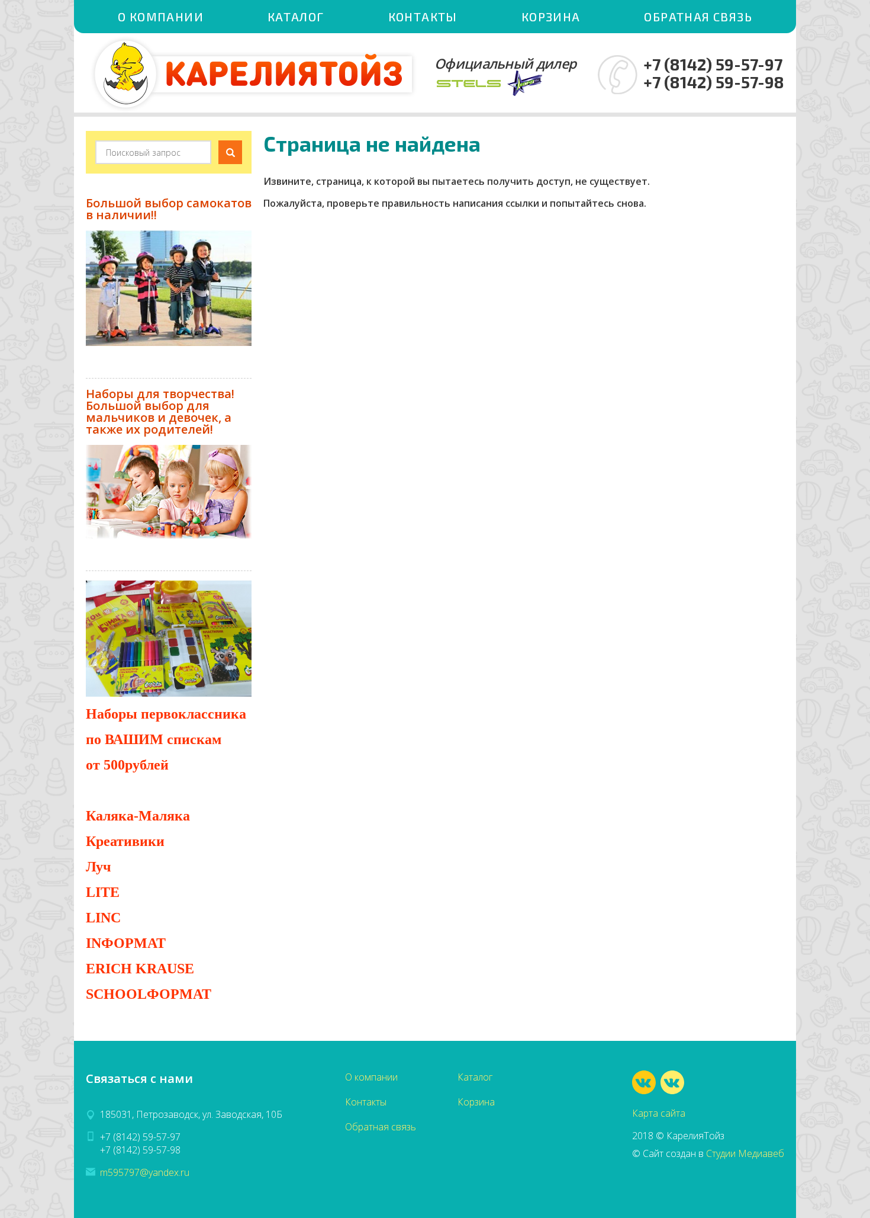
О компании (161, 16)
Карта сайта (658, 1113)
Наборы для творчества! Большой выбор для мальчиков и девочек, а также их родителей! (160, 411)
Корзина (551, 16)
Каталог (296, 16)
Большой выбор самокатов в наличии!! (169, 209)
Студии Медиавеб (745, 1153)
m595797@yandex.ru (144, 1172)
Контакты (422, 16)
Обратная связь (698, 16)
